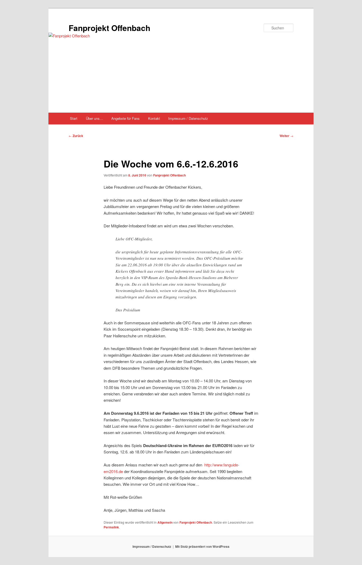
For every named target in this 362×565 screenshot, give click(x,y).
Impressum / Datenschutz (188, 118)
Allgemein (165, 522)
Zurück (76, 135)
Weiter (286, 135)
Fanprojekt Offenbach (109, 27)
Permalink (111, 527)
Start (73, 118)
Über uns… (94, 118)
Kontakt (154, 118)
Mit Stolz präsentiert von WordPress (202, 546)
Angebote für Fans (125, 118)
